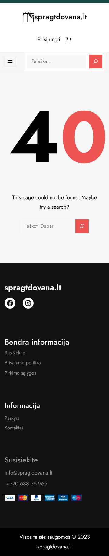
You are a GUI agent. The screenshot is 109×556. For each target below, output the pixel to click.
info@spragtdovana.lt (28, 473)
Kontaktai (14, 427)
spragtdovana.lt (61, 16)
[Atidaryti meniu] (10, 61)
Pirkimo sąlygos (20, 372)
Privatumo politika (23, 362)
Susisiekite (15, 352)
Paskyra (12, 418)
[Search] (95, 61)
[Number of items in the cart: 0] (68, 39)
